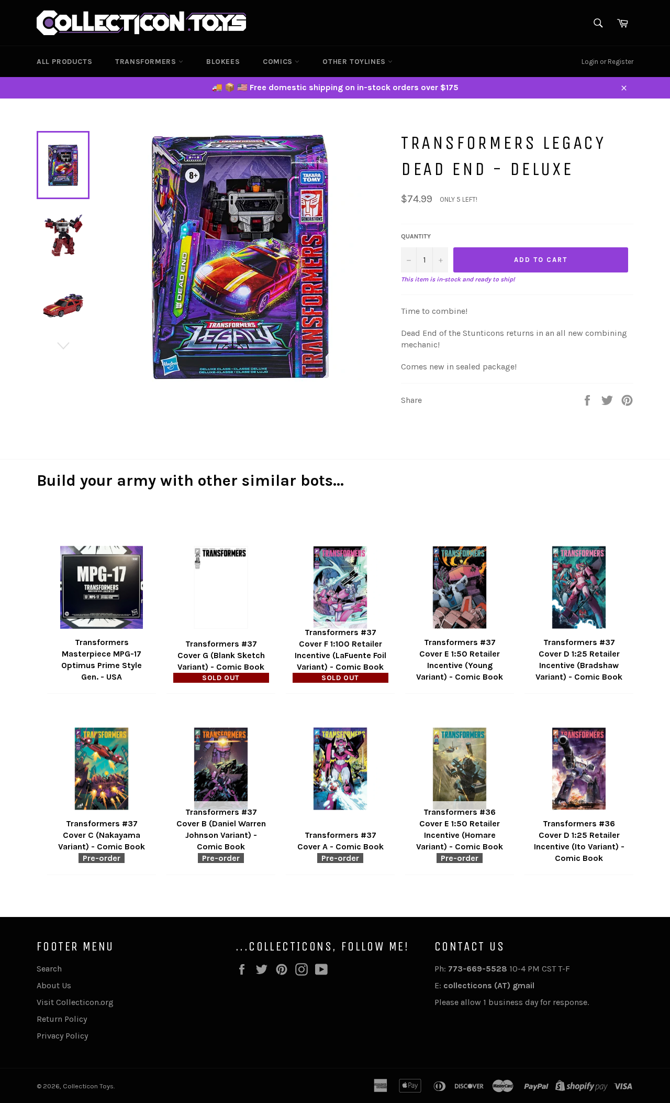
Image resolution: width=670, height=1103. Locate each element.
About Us (54, 985)
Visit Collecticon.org (75, 1002)
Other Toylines (355, 61)
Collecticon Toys (88, 1086)
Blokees (223, 61)
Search (49, 969)
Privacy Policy (62, 1036)
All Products (64, 61)
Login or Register (607, 61)
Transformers (146, 61)
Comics (279, 61)
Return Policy (62, 1019)
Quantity (416, 236)
